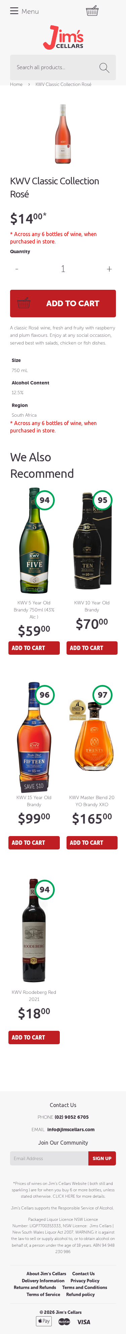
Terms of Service (43, 1294)
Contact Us (83, 1273)
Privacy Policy (85, 1280)
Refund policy (80, 1294)
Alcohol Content (30, 383)
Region (20, 405)
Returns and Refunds (35, 1287)
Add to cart (28, 647)
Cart (99, 11)
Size (16, 360)
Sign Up (102, 1158)
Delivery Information (43, 1280)
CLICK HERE (64, 1196)
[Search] (106, 67)
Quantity (20, 252)
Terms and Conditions (84, 1287)
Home (16, 84)
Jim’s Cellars (69, 1312)
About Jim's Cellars (46, 1273)
